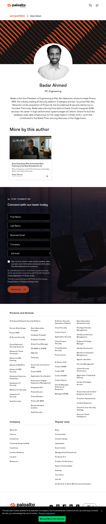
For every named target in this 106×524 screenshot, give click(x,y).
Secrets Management (85, 364)
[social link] (51, 506)
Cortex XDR (59, 371)
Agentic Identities (84, 359)
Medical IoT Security (18, 390)
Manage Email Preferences (65, 452)
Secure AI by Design (18, 328)
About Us (13, 430)
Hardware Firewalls (38, 335)
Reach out (16, 289)
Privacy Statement (14, 275)
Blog (57, 430)
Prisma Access (37, 392)
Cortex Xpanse (61, 380)
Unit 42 (58, 479)
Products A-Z (60, 457)
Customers (14, 448)
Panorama (35, 358)
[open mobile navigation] (97, 5)
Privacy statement (47, 513)
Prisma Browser (37, 396)
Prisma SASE (36, 372)
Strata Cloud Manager (39, 344)
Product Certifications (64, 461)
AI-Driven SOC (61, 362)
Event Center (60, 448)
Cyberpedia (59, 443)
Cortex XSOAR (61, 376)
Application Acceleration (41, 376)
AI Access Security (17, 337)
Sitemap (58, 470)
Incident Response (84, 403)
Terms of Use (30, 275)
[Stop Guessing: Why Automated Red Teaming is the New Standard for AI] (30, 158)
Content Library (61, 439)
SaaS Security (15, 401)
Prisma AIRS (14, 333)
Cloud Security (61, 328)
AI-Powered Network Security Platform (25, 321)
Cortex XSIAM (60, 367)
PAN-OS (34, 353)
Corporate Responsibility (19, 443)
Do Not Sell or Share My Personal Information (73, 484)
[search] (90, 5)
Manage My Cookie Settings (52, 519)
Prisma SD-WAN (37, 401)
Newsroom (14, 461)
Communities (60, 434)
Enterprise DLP (37, 387)
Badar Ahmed (17, 174)
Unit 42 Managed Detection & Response (61, 387)
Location (13, 457)
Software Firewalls (38, 340)
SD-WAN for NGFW (39, 348)
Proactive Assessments (86, 398)
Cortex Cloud (60, 332)
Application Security (63, 337)
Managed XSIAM (61, 394)
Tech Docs (59, 475)
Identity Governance (85, 348)
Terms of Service (28, 281)
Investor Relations (17, 452)
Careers (13, 434)
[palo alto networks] (16, 5)
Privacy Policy (13, 281)
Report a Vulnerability (63, 466)
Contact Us (14, 439)
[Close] (102, 511)
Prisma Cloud (60, 355)
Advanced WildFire (17, 365)
